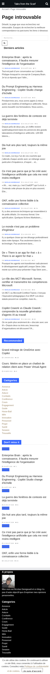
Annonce (6, 387)
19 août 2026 (27, 68)
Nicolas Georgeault (12, 68)
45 (16, 371)
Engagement (8, 405)
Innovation (6, 418)
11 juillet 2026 (27, 182)
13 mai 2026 (26, 319)
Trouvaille (6, 433)
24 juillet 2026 (27, 123)
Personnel (6, 421)
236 (17, 357)
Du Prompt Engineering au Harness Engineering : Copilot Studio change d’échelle (22, 90)
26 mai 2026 (26, 260)
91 (37, 123)
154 (36, 208)
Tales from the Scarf (25, 4)
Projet (4, 424)
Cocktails (6, 396)
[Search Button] (47, 4)
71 (35, 68)
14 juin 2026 (26, 234)
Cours (4, 402)
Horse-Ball (7, 411)
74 (35, 234)
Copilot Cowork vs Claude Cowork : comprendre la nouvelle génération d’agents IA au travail (22, 311)
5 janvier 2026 (8, 357)
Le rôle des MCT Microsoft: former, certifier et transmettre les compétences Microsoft (24, 282)
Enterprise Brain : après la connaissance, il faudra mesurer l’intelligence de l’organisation (20, 60)
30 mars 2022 (8, 371)
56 (34, 97)
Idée (4, 415)
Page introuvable (18, 9)
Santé (4, 427)
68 (34, 290)
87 (34, 260)
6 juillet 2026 (27, 208)
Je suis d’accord (32, 671)
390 (34, 319)
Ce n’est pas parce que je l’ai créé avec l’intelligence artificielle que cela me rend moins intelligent (24, 174)
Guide (4, 408)
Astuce (5, 393)
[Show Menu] (3, 4)
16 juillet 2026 (27, 153)
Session (5, 430)
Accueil (5, 9)
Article (5, 390)
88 (37, 182)
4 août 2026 (26, 97)
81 (37, 153)
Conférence (7, 399)
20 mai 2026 (26, 290)
